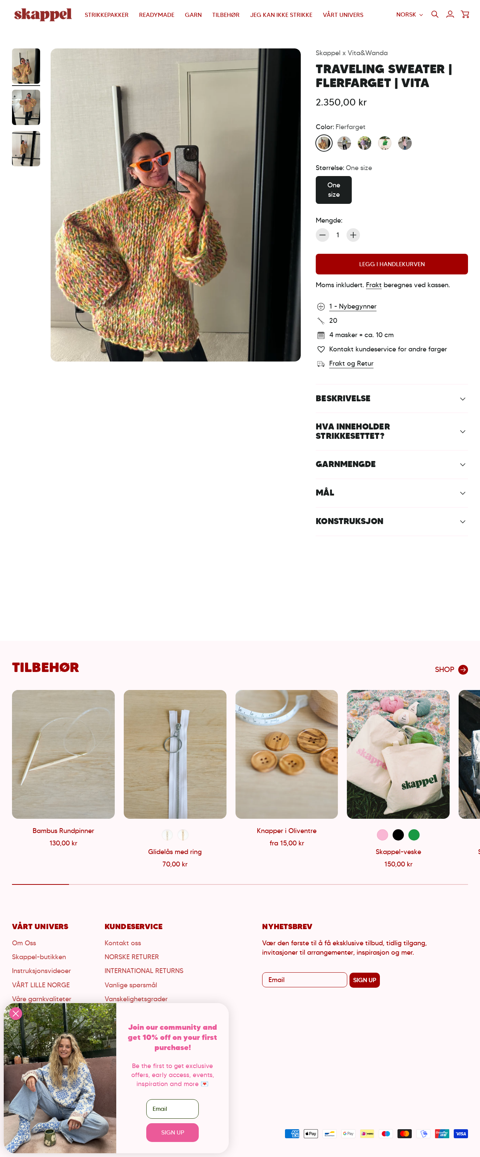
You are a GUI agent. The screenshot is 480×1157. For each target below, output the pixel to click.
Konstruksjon (349, 521)
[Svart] (398, 835)
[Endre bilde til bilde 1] (26, 66)
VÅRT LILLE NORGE (41, 985)
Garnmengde (346, 464)
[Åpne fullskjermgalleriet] (286, 347)
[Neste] (459, 780)
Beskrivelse (343, 398)
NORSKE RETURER (132, 957)
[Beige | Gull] (183, 835)
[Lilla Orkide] (364, 143)
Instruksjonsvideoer (41, 971)
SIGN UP (364, 980)
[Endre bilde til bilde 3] (26, 148)
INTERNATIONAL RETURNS (144, 971)
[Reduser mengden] (322, 235)
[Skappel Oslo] (44, 15)
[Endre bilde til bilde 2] (26, 107)
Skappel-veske (398, 852)
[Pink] (382, 835)
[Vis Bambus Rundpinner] (63, 754)
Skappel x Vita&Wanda (352, 53)
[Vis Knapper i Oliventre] (287, 754)
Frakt (374, 285)
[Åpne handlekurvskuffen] (465, 14)
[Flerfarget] (324, 143)
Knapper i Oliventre (286, 831)
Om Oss (24, 943)
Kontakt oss (123, 943)
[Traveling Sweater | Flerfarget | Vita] (176, 205)
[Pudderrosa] (405, 143)
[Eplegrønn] (384, 143)
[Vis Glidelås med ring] (175, 754)
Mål (325, 492)
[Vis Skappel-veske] (398, 754)
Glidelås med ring (175, 852)
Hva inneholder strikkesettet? (353, 431)
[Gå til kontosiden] (450, 14)
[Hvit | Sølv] (167, 835)
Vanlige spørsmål (131, 985)
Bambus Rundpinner (63, 831)
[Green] (414, 835)
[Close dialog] (15, 1013)
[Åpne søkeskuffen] (435, 14)
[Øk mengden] (353, 235)
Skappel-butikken (39, 957)
